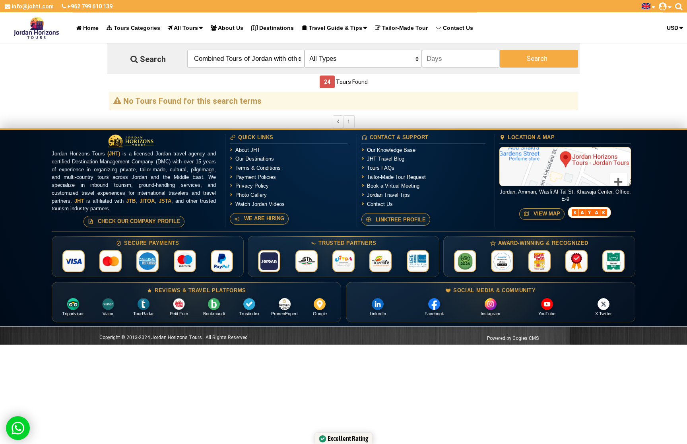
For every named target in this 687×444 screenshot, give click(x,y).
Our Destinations (254, 159)
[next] (338, 121)
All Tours (185, 28)
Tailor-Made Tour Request (396, 177)
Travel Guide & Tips (334, 28)
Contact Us (457, 28)
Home (90, 28)
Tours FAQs (380, 168)
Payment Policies (255, 177)
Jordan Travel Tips (388, 195)
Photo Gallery (251, 195)
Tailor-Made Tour (404, 28)
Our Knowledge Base (391, 150)
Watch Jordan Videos (260, 204)
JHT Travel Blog (385, 159)
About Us (230, 28)
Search (536, 58)
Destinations (276, 28)
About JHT (247, 150)
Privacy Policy (252, 186)
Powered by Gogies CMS (513, 338)
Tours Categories (136, 28)
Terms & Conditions (258, 168)
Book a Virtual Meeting (393, 186)
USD (672, 28)
